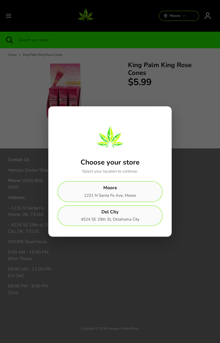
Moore (110, 191)
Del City (110, 215)
